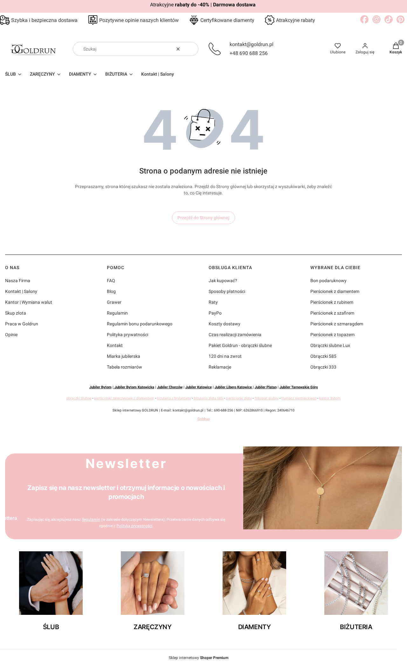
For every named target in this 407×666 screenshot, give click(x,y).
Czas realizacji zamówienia (235, 334)
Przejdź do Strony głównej (203, 217)
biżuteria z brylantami (174, 398)
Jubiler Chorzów (170, 387)
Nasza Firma (17, 280)
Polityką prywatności (134, 526)
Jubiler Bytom (100, 387)
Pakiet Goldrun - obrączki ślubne (240, 345)
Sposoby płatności (227, 291)
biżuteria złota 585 (208, 398)
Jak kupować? (223, 280)
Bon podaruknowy (328, 280)
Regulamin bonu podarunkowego (139, 323)
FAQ (111, 280)
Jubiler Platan (266, 387)
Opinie (11, 334)
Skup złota (15, 313)
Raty (213, 302)
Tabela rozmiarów (124, 367)
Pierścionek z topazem (332, 334)
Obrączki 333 (323, 367)
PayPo (215, 313)
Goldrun (203, 419)
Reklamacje (220, 367)
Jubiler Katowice (198, 387)
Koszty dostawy (224, 323)
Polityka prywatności (127, 334)
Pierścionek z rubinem (331, 302)
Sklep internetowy (198, 658)
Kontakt (115, 345)
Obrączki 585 (323, 356)
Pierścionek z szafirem (332, 313)
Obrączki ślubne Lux (330, 345)
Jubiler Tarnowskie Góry (298, 387)
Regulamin (117, 313)
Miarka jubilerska (123, 356)
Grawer (114, 302)
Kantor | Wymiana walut (28, 302)
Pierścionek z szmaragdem (336, 323)
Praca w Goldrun (21, 323)
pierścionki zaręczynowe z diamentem (124, 398)
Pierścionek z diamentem (334, 291)
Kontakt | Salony (21, 291)
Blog (111, 291)
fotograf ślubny (267, 398)
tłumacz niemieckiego (298, 398)
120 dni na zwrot (225, 356)
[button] (191, 49)
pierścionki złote (239, 398)
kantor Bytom (330, 398)
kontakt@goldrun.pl (251, 44)
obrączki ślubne (78, 398)
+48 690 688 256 (249, 53)
